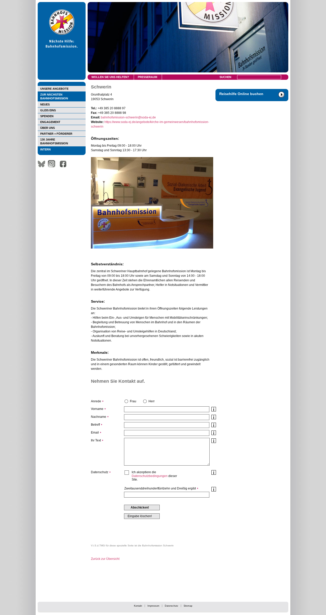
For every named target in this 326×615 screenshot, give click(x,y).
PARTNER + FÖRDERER (56, 133)
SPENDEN (46, 116)
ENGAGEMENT (50, 122)
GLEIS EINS (48, 110)
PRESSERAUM (147, 77)
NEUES (45, 104)
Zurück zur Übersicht (105, 559)
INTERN (45, 149)
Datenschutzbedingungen (150, 476)
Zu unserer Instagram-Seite (53, 164)
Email (95, 432)
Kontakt (138, 606)
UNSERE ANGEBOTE (54, 88)
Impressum (153, 606)
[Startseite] (62, 79)
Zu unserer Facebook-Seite (64, 164)
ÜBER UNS (47, 127)
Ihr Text (96, 440)
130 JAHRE (54, 141)
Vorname (97, 409)
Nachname (98, 417)
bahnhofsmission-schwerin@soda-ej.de (128, 117)
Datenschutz (171, 606)
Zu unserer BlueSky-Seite (43, 164)
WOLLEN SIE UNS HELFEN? (110, 77)
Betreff (95, 424)
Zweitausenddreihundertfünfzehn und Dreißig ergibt (160, 488)
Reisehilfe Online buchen (241, 94)
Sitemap (188, 606)
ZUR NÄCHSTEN (54, 96)
